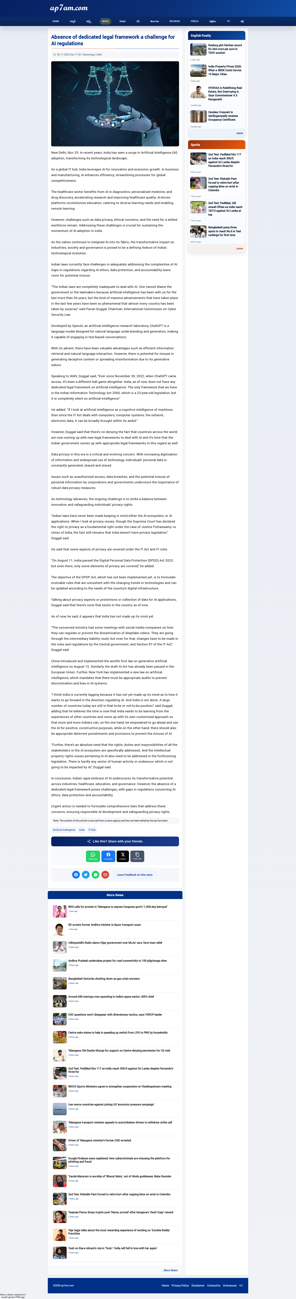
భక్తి (242, 21)
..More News (170, 1270)
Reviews (175, 21)
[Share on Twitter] (86, 874)
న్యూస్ (73, 21)
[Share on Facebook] (76, 874)
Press (195, 21)
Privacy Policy (180, 1285)
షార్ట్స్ (88, 21)
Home (55, 21)
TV (228, 21)
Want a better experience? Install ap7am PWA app (13, 1295)
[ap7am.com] (69, 8)
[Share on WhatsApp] (95, 874)
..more (239, 133)
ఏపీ (138, 21)
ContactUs (213, 1285)
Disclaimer (198, 1285)
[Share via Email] (105, 874)
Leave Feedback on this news (134, 875)
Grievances (230, 1285)
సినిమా (123, 21)
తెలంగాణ (154, 21)
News (105, 21)
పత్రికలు (212, 21)
